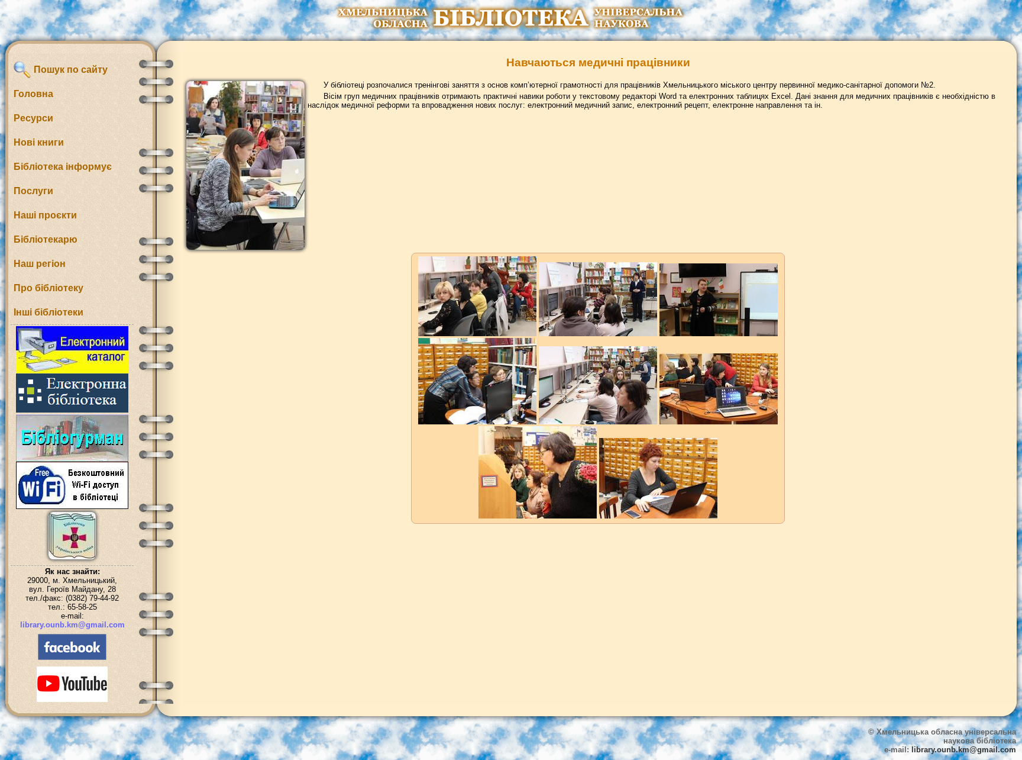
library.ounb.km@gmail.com (72, 624)
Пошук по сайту (69, 70)
